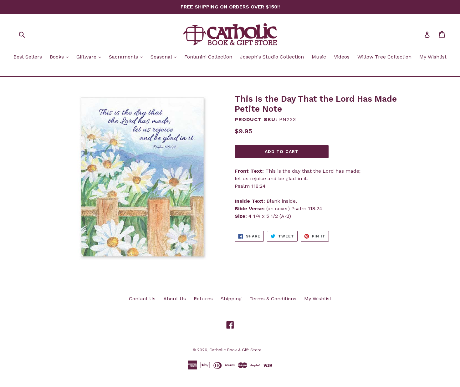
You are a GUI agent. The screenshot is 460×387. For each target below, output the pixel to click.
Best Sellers (27, 57)
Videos (342, 57)
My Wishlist (433, 57)
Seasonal (165, 56)
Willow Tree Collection (384, 57)
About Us (174, 299)
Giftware (90, 56)
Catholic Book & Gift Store (235, 350)
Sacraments (127, 56)
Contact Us (142, 299)
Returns (203, 299)
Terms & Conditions (272, 299)
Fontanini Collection (208, 57)
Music (319, 57)
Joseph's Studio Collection (272, 57)
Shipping (231, 299)
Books (61, 56)
